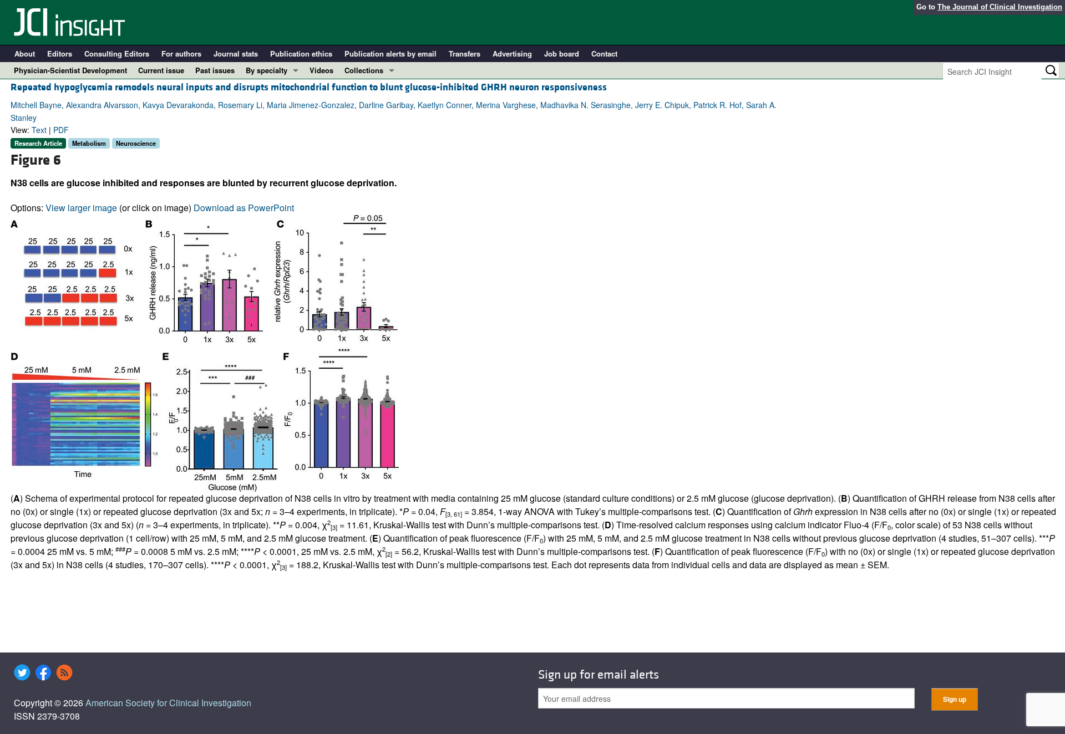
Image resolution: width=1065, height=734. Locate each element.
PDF (61, 129)
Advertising (512, 53)
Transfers (464, 53)
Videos (321, 70)
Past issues (215, 70)
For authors (181, 53)
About (24, 53)
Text (39, 129)
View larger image (81, 207)
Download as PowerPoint (244, 207)
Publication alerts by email (390, 53)
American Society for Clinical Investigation (168, 702)
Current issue (161, 70)
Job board (561, 53)
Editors (59, 53)
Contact (604, 53)
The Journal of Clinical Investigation (999, 7)
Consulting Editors (116, 53)
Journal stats (236, 53)
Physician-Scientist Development (70, 70)
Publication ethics (301, 53)
